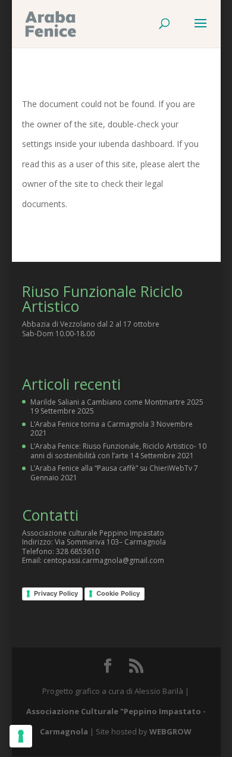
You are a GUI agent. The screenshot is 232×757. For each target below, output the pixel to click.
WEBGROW (170, 731)
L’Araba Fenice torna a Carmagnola (89, 424)
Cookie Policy (118, 593)
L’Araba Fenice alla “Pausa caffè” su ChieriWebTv (111, 468)
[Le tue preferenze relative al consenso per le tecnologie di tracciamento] (21, 736)
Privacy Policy (56, 593)
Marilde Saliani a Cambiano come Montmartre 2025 (116, 402)
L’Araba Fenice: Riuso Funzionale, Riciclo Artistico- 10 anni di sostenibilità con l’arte (118, 451)
